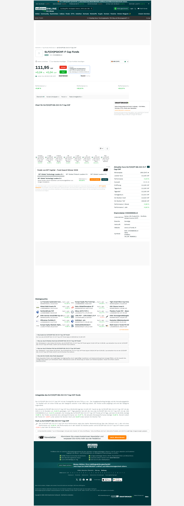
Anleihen (79, 14)
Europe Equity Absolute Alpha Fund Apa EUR (55, 325)
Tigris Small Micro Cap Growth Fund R (123, 302)
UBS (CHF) (143, 172)
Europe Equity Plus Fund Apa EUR (86, 302)
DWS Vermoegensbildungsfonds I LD (122, 315)
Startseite (37, 47)
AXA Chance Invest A (117, 306)
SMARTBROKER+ (115, 457)
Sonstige (127, 221)
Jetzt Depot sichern (65, 465)
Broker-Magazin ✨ (124, 14)
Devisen (106, 14)
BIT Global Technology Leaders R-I (50, 178)
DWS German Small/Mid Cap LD (51, 315)
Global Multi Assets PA (48, 306)
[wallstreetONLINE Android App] (117, 481)
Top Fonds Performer (48, 47)
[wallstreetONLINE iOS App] (106, 481)
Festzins (113, 14)
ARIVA (80, 485)
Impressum (71, 475)
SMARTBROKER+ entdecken (122, 110)
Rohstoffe (93, 14)
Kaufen (104, 179)
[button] (53, 335)
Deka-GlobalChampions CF (84, 306)
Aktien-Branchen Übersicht (85, 470)
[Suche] (91, 8)
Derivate (86, 14)
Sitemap (97, 470)
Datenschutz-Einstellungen (97, 475)
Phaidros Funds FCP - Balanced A (121, 311)
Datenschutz (85, 475)
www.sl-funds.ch (130, 227)
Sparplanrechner (41, 361)
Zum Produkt (95, 179)
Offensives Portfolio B (47, 320)
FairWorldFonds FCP (47, 311)
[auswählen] (101, 149)
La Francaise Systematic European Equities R (55, 302)
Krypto (100, 14)
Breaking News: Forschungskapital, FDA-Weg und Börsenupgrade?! (96, 18)
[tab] (82, 336)
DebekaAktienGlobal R (82, 325)
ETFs (72, 14)
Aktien (37, 14)
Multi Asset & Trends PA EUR (119, 325)
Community (45, 14)
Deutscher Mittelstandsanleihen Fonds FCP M (125, 320)
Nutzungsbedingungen (111, 475)
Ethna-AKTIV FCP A (81, 311)
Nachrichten (54, 14)
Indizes (62, 14)
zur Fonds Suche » (124, 329)
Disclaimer (77, 475)
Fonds (68, 14)
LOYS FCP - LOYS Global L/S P (85, 315)
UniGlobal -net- (80, 320)
